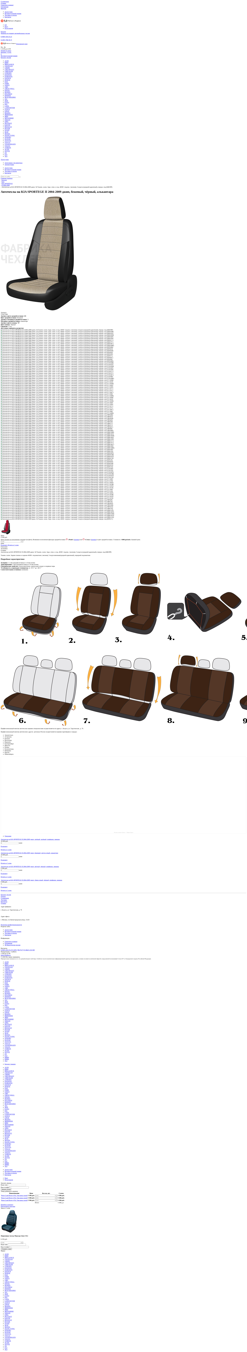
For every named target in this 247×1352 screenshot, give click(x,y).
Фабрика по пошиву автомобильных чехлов (15, 33)
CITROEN (8, 73)
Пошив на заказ (6, 50)
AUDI (7, 61)
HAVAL (7, 90)
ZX (6, 153)
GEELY (7, 85)
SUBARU (8, 137)
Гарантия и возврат (7, 5)
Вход (6, 26)
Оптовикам (4, 7)
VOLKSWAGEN (10, 144)
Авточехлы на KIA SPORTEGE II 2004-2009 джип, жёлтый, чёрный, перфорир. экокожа (30, 866)
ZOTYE (7, 151)
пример (76, 539)
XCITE (7, 149)
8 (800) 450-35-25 (6, 36)
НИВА (7, 1057)
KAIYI (7, 102)
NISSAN (7, 120)
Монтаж (3, 8)
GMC (6, 87)
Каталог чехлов (6, 57)
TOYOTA (8, 140)
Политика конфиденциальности (11, 925)
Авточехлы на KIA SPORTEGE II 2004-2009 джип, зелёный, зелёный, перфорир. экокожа (30, 839)
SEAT (6, 132)
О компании (5, 1)
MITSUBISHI (9, 118)
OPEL (7, 121)
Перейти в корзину (7, 1204)
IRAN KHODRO (10, 97)
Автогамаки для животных (13, 163)
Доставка (4, 900)
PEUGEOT (8, 123)
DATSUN (8, 78)
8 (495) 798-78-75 (6, 40)
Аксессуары (9, 12)
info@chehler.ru (6, 955)
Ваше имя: (4, 1185)
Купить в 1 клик (13, 545)
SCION (7, 130)
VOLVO (7, 146)
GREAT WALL (9, 88)
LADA (7, 106)
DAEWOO (8, 75)
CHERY (7, 68)
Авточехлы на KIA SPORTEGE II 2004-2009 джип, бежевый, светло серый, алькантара (29, 853)
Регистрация (9, 28)
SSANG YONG (10, 135)
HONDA (7, 92)
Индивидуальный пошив (13, 13)
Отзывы (3, 3)
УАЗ (6, 156)
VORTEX (8, 147)
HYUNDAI (8, 94)
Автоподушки (9, 164)
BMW (6, 62)
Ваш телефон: (6, 1187)
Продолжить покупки (8, 1206)
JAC (6, 99)
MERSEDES (9, 114)
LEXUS (7, 109)
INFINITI (8, 95)
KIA (6, 104)
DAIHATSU (9, 76)
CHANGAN (9, 66)
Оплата (3, 896)
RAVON (7, 125)
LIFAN (7, 111)
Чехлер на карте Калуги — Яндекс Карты (123, 832)
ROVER (7, 128)
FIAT (6, 82)
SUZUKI (7, 139)
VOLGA (7, 142)
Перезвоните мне (21, 44)
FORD (7, 83)
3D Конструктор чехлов (12, 945)
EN (6, 25)
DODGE (7, 80)
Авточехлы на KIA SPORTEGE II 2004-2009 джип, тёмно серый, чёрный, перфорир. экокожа (31, 880)
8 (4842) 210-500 (29, 950)
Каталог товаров (10, 1064)
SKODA (7, 134)
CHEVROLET (9, 69)
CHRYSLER (9, 71)
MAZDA (7, 113)
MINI (6, 116)
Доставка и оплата (11, 15)
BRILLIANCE (9, 64)
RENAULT (8, 127)
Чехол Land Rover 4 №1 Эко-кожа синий (14, 1195)
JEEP (6, 101)
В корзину (4, 846)
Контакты (8, 17)
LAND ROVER (10, 108)
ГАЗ (6, 154)
